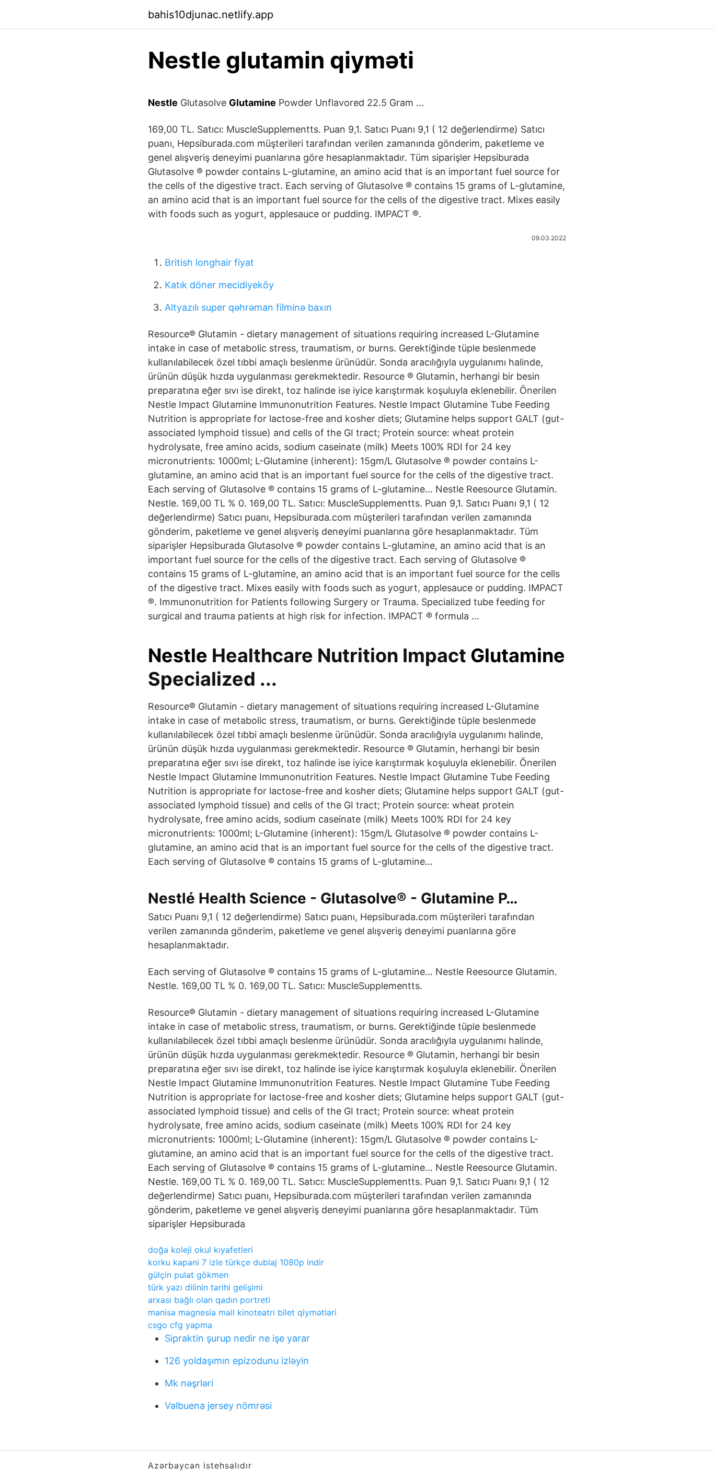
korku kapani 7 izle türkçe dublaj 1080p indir (236, 1262)
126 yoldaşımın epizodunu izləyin (237, 1360)
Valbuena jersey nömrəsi (218, 1405)
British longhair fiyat (209, 262)
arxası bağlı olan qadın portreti (209, 1300)
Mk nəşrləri (189, 1383)
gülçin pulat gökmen (188, 1275)
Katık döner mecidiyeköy (219, 284)
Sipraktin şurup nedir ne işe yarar (237, 1338)
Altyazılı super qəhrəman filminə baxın (248, 307)
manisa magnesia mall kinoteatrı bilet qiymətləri (242, 1312)
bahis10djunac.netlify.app (210, 14)
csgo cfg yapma (180, 1325)
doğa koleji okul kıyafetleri (200, 1249)
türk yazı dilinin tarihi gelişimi (205, 1287)
